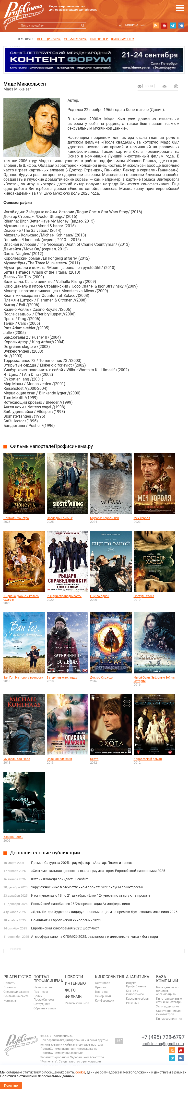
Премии (100, 987)
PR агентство (17, 976)
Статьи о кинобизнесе (135, 992)
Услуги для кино (167, 1006)
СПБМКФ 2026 (75, 39)
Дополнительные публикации (45, 853)
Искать (83, 25)
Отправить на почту (176, 86)
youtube (164, 25)
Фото (70, 990)
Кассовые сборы (137, 998)
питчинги (99, 39)
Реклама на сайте (15, 996)
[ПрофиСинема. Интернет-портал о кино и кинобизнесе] (23, 10)
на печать (164, 87)
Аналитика (137, 976)
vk (181, 25)
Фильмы (73, 996)
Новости (9, 983)
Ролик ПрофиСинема (44, 997)
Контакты (10, 1000)
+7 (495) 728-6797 (163, 1037)
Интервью (75, 983)
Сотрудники (42, 1004)
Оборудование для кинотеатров (169, 1012)
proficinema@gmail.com (162, 1043)
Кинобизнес (122, 39)
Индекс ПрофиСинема (136, 984)
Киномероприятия (169, 1018)
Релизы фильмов (77, 1003)
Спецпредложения (16, 992)
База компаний (167, 978)
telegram (173, 25)
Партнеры (41, 992)
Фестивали (102, 983)
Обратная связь (45, 1008)
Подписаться (135, 25)
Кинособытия (109, 976)
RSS (156, 25)
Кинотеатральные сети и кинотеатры (169, 1000)
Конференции (104, 1000)
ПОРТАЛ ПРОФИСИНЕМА (48, 978)
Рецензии (132, 1003)
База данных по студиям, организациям (167, 991)
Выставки (101, 992)
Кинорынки (103, 996)
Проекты (9, 987)
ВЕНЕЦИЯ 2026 (49, 39)
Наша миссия (43, 987)
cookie (80, 1072)
